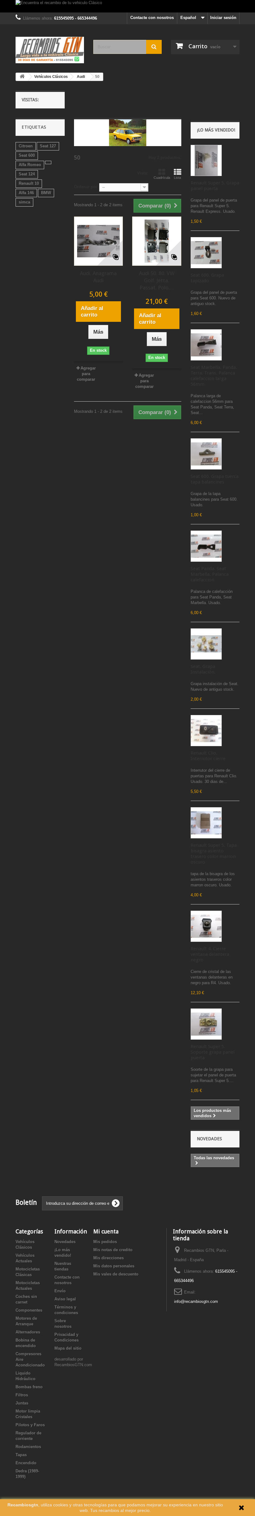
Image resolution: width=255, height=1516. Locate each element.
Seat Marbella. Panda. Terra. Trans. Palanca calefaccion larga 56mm (214, 376)
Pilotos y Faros (30, 1425)
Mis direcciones (108, 1258)
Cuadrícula (162, 177)
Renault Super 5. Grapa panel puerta (215, 185)
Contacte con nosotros (152, 17)
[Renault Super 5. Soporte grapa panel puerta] (206, 1024)
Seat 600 (27, 155)
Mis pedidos (105, 1241)
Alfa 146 (26, 192)
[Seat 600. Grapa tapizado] (206, 252)
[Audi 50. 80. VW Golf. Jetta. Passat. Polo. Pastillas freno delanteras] (156, 241)
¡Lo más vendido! (216, 129)
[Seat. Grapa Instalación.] (206, 644)
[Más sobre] (48, 162)
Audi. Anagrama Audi (98, 277)
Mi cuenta (105, 1231)
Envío (60, 1291)
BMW (46, 192)
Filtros (22, 1395)
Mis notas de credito (112, 1249)
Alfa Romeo (30, 164)
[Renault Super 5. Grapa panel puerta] (206, 160)
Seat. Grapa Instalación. (203, 669)
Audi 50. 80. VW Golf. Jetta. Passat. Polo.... (156, 280)
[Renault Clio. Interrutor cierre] (206, 730)
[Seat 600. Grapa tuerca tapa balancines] (206, 454)
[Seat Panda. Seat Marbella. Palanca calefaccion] (206, 546)
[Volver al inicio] (22, 77)
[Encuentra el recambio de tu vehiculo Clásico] (127, 6)
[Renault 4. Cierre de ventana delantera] (206, 926)
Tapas (21, 1454)
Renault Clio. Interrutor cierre (208, 755)
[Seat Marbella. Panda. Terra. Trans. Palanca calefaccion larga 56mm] (206, 344)
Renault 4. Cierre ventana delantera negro (210, 954)
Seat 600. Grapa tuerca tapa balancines (215, 479)
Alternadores (28, 1332)
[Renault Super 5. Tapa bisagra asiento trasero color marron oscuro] (206, 822)
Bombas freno (29, 1387)
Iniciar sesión (223, 17)
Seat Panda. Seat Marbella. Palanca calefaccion (210, 574)
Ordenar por (85, 186)
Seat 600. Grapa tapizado (207, 278)
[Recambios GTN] (50, 50)
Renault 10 (29, 183)
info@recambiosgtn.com (196, 1301)
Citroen (26, 146)
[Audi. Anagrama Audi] (98, 241)
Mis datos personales (113, 1266)
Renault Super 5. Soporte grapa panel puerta (212, 1052)
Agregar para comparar (86, 374)
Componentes (29, 1310)
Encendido (26, 1463)
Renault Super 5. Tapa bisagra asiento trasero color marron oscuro (214, 853)
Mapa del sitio (67, 1348)
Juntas (22, 1403)
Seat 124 (27, 174)
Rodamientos (28, 1446)
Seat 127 (48, 146)
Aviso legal (65, 1299)
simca (24, 202)
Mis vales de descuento (115, 1274)
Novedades (209, 1138)
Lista (177, 177)
